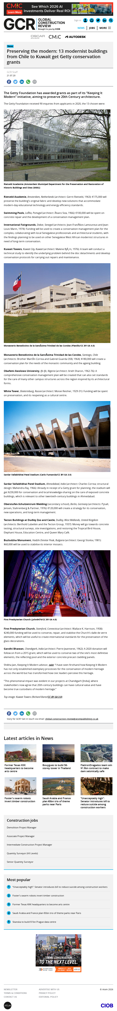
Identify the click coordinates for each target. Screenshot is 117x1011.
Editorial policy (48, 996)
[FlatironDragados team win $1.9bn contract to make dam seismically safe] (96, 753)
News (81, 28)
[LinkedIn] (104, 20)
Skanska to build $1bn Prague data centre (34, 921)
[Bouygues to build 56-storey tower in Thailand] (58, 753)
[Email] (91, 20)
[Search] (111, 20)
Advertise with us (49, 989)
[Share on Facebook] (9, 82)
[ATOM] (31, 1005)
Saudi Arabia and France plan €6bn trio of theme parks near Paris (46, 913)
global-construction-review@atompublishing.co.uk (71, 718)
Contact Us (10, 996)
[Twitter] (98, 20)
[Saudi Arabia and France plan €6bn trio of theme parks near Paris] (58, 786)
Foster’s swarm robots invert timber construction (38, 895)
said (51, 665)
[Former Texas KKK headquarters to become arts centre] (20, 753)
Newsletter (10, 989)
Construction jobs (22, 820)
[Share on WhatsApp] (28, 82)
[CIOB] (85, 1006)
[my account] (85, 20)
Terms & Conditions (15, 993)
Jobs (92, 28)
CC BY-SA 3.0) (55, 697)
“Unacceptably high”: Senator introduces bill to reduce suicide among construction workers (59, 886)
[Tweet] (15, 82)
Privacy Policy (47, 993)
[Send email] (34, 82)
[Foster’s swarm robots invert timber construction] (20, 786)
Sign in (77, 20)
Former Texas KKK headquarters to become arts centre (40, 904)
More (103, 28)
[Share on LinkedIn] (22, 82)
